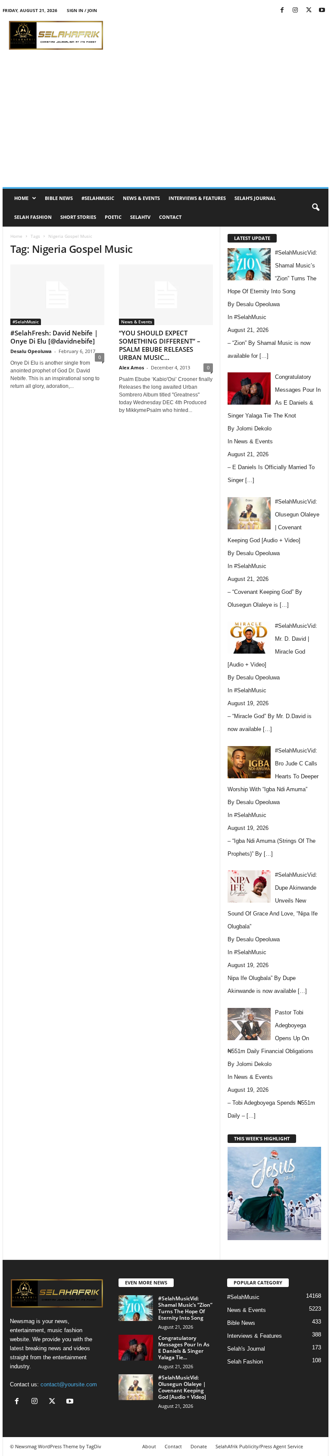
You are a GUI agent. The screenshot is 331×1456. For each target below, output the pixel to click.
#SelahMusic (97, 198)
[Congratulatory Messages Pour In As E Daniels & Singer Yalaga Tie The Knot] (136, 1348)
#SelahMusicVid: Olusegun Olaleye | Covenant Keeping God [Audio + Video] (182, 1387)
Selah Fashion (33, 217)
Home (21, 198)
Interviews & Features (197, 198)
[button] (315, 207)
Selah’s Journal (255, 198)
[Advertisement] (219, 35)
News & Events (141, 198)
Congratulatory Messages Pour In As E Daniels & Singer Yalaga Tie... (183, 1347)
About (149, 1446)
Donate (198, 1446)
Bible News (59, 198)
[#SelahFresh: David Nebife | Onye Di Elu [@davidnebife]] (57, 294)
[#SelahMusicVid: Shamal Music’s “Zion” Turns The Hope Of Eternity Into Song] (136, 1308)
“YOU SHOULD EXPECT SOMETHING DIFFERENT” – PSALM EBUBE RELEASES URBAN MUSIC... (159, 345)
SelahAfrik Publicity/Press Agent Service (259, 1446)
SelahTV (140, 217)
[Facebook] (282, 10)
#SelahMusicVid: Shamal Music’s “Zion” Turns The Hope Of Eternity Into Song (185, 1308)
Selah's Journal (246, 1348)
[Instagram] (295, 10)
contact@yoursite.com (69, 1384)
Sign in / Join (82, 10)
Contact (170, 217)
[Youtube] (322, 10)
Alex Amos (131, 367)
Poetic (113, 217)
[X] (308, 10)
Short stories (78, 217)
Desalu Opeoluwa (31, 351)
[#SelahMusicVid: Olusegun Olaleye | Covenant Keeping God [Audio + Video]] (136, 1387)
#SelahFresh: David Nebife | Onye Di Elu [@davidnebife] (54, 337)
